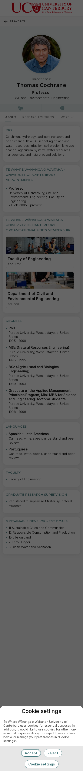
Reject (52, 753)
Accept (31, 753)
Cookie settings (41, 764)
